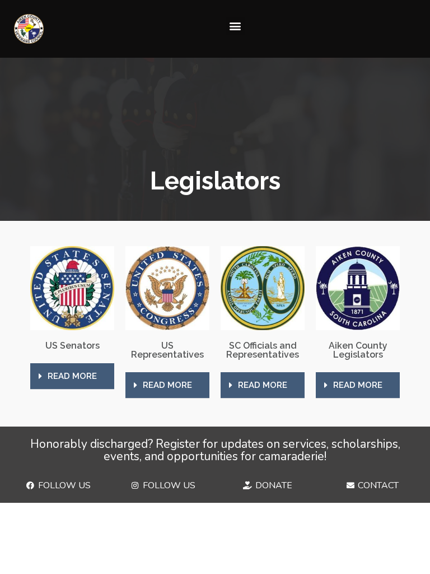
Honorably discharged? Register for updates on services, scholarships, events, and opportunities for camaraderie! (215, 450)
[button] (235, 26)
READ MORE (72, 376)
